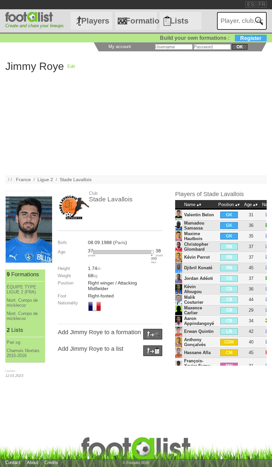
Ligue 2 (45, 179)
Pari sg (13, 342)
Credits (51, 462)
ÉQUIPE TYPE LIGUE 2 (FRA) (21, 289)
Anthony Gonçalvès (195, 342)
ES (250, 4)
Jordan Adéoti (198, 278)
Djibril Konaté (198, 267)
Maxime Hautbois (193, 236)
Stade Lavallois (76, 179)
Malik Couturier (193, 300)
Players (95, 20)
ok (240, 46)
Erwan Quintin (199, 331)
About (32, 462)
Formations (141, 20)
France (23, 179)
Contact (12, 462)
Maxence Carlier (193, 310)
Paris (120, 242)
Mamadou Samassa (194, 226)
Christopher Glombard (196, 247)
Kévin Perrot (197, 257)
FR (262, 4)
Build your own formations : (210, 38)
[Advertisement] (135, 129)
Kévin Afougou (193, 289)
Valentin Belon (199, 214)
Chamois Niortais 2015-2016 (23, 353)
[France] (94, 311)
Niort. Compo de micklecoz (22, 303)
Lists (179, 20)
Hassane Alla (197, 352)
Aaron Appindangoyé (199, 321)
